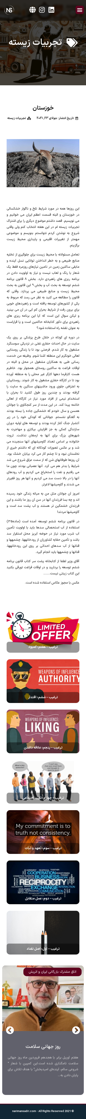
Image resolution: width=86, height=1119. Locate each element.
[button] (80, 10)
